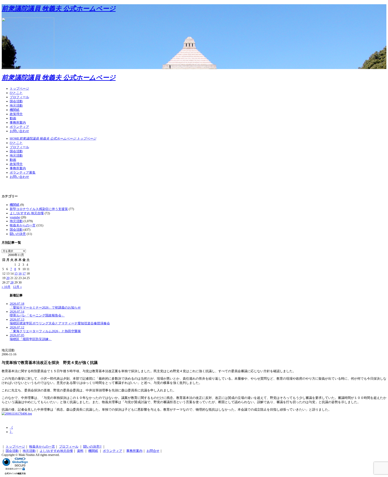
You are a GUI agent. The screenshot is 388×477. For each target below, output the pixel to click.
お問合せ (153, 451)
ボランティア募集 (23, 172)
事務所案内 (18, 122)
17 (24, 273)
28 (12, 282)
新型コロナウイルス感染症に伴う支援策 (39, 209)
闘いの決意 (18, 234)
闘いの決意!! (92, 446)
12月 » (17, 287)
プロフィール (19, 97)
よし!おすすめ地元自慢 (56, 451)
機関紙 (14, 110)
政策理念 (16, 114)
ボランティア (19, 127)
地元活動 (16, 105)
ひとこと (16, 93)
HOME (53, 138)
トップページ (19, 88)
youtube (15, 217)
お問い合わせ (19, 131)
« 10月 (6, 287)
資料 (80, 451)
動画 (13, 118)
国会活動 (16, 101)
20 (7, 278)
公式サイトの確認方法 (15, 473)
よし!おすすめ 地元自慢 (27, 213)
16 (20, 273)
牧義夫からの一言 (23, 225)
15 (16, 273)
